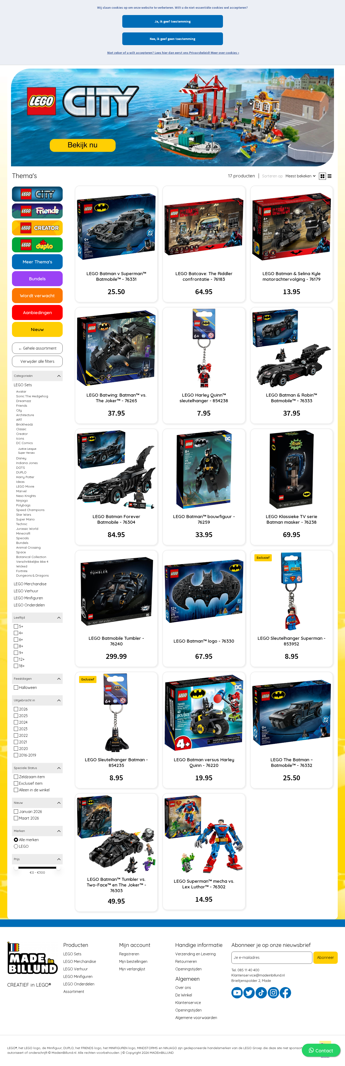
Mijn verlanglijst (132, 969)
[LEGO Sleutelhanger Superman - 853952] (291, 591)
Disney (21, 458)
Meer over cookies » (225, 53)
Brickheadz (24, 424)
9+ (21, 652)
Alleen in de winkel (34, 790)
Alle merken (29, 839)
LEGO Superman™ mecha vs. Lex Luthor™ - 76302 (204, 884)
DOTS (20, 467)
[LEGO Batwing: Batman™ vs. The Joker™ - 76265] (116, 348)
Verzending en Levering (195, 954)
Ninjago (22, 500)
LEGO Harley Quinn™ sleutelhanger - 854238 (204, 397)
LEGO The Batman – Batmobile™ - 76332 (291, 762)
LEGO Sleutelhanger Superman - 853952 (291, 641)
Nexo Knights (26, 496)
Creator (22, 434)
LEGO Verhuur (26, 591)
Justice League (27, 448)
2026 (23, 709)
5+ (21, 626)
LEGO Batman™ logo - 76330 (203, 641)
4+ (21, 633)
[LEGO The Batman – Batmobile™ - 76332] (291, 712)
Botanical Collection (31, 557)
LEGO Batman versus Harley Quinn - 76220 (204, 762)
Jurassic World (27, 529)
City (19, 410)
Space (21, 552)
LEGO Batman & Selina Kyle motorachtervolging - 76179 (291, 276)
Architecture (25, 415)
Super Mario (25, 519)
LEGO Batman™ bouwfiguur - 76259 (204, 519)
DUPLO (21, 472)
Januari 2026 (30, 811)
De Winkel (183, 995)
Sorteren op (272, 176)
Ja (156, 21)
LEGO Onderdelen (29, 605)
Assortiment (73, 991)
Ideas (20, 482)
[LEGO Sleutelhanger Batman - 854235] (116, 712)
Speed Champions (30, 510)
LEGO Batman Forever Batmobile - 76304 (116, 519)
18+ (22, 666)
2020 (23, 748)
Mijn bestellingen (133, 961)
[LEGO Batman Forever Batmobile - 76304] (116, 469)
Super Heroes (26, 452)
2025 (23, 715)
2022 (23, 735)
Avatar (21, 391)
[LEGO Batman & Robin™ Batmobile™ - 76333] (291, 348)
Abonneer (325, 957)
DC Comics (24, 443)
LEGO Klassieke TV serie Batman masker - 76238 (291, 519)
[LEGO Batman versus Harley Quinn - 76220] (204, 712)
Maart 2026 (29, 818)
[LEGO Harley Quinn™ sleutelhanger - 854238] (204, 348)
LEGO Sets (23, 385)
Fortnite (21, 571)
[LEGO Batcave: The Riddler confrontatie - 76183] (204, 226)
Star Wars (23, 514)
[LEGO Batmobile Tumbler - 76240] (116, 591)
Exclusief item (30, 783)
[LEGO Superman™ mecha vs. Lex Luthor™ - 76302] (204, 834)
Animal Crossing (28, 547)
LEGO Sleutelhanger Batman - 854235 (116, 762)
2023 (23, 728)
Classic (21, 429)
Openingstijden (188, 969)
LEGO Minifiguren (28, 598)
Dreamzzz (23, 401)
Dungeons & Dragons (32, 575)
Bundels (22, 543)
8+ (21, 646)
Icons (20, 438)
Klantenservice (188, 1002)
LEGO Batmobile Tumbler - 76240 (116, 641)
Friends (21, 405)
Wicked (21, 566)
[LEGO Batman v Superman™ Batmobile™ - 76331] (116, 226)
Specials (22, 538)
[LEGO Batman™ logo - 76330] (204, 591)
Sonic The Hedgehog (32, 396)
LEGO (24, 846)
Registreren (129, 954)
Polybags (23, 505)
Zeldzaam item (32, 776)
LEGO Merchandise (30, 584)
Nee (152, 39)
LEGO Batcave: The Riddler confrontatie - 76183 (204, 276)
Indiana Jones (27, 463)
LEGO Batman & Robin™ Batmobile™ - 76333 (291, 397)
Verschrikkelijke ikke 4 (32, 561)
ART (19, 420)
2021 (23, 742)
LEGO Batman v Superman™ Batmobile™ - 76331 (116, 276)
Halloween (28, 687)
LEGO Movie (25, 486)
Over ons (183, 987)
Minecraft (23, 533)
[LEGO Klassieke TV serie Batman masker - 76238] (291, 469)
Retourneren (186, 961)
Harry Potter (25, 477)
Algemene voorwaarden (196, 1017)
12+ (22, 659)
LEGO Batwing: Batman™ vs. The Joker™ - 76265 (116, 397)
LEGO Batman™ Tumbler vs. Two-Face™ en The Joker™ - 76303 (116, 884)
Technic (21, 524)
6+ (21, 639)
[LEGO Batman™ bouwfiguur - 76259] (204, 469)
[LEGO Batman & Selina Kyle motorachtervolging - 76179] (291, 226)
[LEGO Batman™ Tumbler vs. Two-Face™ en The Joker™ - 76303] (116, 834)
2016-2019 (27, 755)
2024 (23, 722)
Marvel (21, 491)
